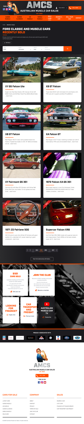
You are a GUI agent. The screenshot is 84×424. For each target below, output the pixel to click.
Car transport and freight (65, 409)
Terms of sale (34, 409)
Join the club (34, 411)
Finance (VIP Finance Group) (65, 406)
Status (35, 47)
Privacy (32, 406)
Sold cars (49, 18)
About (31, 401)
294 (37, 250)
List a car (60, 403)
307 (53, 250)
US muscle (30, 18)
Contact (78, 18)
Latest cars (6, 401)
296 (46, 250)
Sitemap (32, 414)
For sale (8, 42)
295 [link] (41, 250)
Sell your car (69, 18)
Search (46, 47)
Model (20, 47)
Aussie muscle (7, 18)
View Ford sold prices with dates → (42, 259)
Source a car (59, 18)
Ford (4, 24)
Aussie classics (19, 18)
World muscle (39, 18)
